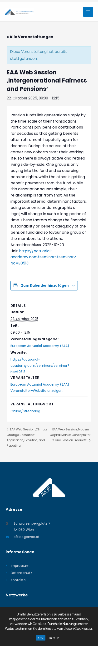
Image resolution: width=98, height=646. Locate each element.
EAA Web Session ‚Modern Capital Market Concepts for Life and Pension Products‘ (70, 434)
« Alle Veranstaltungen (30, 37)
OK (40, 638)
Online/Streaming (25, 411)
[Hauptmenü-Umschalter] (88, 12)
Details (54, 638)
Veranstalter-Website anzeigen (36, 390)
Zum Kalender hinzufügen (45, 285)
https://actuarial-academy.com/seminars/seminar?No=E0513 (43, 257)
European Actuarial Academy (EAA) (39, 345)
